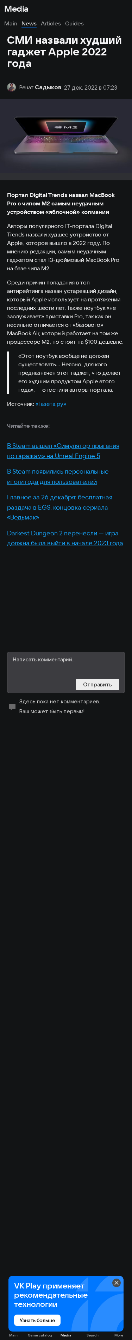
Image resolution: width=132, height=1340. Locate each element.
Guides (74, 23)
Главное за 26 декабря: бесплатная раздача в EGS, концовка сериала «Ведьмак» (59, 507)
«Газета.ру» (51, 403)
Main (10, 23)
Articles (51, 23)
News (29, 23)
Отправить (97, 684)
